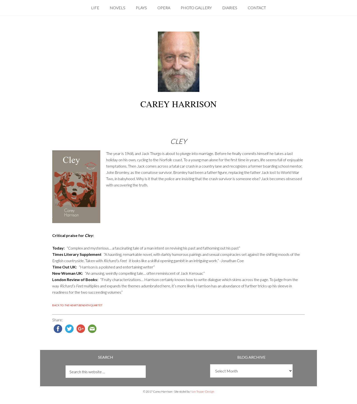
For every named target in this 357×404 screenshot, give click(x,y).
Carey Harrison (178, 104)
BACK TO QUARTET (77, 305)
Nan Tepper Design (202, 391)
